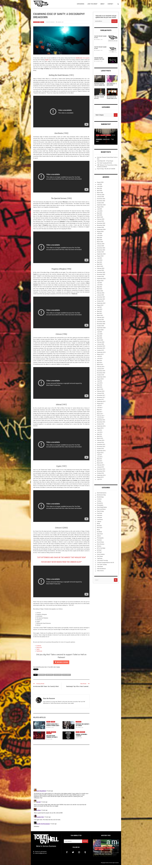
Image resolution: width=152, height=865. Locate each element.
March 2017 (100, 413)
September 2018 (101, 377)
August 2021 (100, 305)
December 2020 (101, 321)
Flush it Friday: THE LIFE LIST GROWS (106, 168)
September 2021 (101, 303)
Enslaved (38, 645)
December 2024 (101, 223)
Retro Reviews (100, 544)
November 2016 (101, 422)
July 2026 (99, 184)
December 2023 (101, 248)
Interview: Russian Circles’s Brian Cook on (99, 85)
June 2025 (99, 211)
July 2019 (99, 356)
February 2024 (100, 243)
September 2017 (101, 401)
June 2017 (99, 407)
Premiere (49, 733)
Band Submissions (101, 492)
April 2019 (99, 362)
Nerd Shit (99, 525)
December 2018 (101, 370)
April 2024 (99, 239)
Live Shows (100, 519)
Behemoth (39, 647)
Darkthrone (39, 651)
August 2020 (100, 329)
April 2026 (99, 190)
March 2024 (100, 241)
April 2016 (99, 436)
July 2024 (99, 233)
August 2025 (100, 207)
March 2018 (100, 389)
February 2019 (100, 366)
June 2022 (99, 284)
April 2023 (99, 264)
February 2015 (100, 465)
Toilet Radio (100, 566)
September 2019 (101, 352)
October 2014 (100, 473)
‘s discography (82, 58)
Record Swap (100, 542)
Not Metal (99, 531)
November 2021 (101, 299)
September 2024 (101, 229)
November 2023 (101, 250)
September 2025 (101, 204)
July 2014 (99, 479)
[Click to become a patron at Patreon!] (61, 662)
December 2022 (101, 272)
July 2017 (99, 405)
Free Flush (99, 513)
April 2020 (99, 338)
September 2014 (101, 475)
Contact (110, 4)
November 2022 (101, 274)
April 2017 (99, 411)
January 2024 (100, 245)
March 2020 (100, 340)
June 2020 (99, 334)
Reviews (52, 721)
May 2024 (99, 237)
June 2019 (99, 358)
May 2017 (99, 409)
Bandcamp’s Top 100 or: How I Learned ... (77, 686)
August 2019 (100, 354)
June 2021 (99, 309)
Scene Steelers (101, 554)
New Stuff (53, 732)
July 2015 (99, 454)
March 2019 (100, 364)
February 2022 (100, 293)
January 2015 (100, 467)
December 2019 (101, 346)
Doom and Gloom (101, 509)
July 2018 (99, 381)
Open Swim (100, 533)
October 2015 (100, 448)
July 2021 (99, 307)
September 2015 (101, 450)
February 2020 (100, 342)
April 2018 (99, 387)
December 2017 (101, 395)
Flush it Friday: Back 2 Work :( (104, 854)
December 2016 (101, 420)
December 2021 (101, 297)
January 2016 (100, 442)
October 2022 (100, 276)
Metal (42, 22)
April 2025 (99, 215)
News (98, 529)
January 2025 (100, 221)
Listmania (99, 517)
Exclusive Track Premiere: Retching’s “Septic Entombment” (52, 737)
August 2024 (100, 231)
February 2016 (100, 440)
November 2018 (101, 372)
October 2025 (100, 202)
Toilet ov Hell (108, 862)
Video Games (100, 570)
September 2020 (101, 327)
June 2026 (99, 186)
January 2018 (100, 393)
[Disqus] (61, 767)
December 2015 (101, 444)
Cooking (99, 501)
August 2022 (100, 280)
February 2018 (100, 391)
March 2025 (100, 217)
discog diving (57, 674)
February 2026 (100, 194)
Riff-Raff (99, 552)
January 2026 (100, 196)
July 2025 (99, 209)
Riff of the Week (100, 136)
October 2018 (100, 374)
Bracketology (100, 497)
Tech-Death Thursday (102, 560)
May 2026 (99, 188)
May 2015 (99, 458)
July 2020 (99, 331)
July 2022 (99, 282)
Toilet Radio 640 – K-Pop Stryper (105, 161)
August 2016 (100, 428)
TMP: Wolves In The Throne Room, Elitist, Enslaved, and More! (112, 98)
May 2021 (99, 311)
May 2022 (99, 286)
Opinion (99, 536)
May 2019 (99, 360)
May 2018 (99, 385)
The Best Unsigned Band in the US (105, 562)
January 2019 (100, 368)
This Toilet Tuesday (102, 564)
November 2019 (101, 348)
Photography (100, 538)
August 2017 (100, 403)
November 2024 (101, 225)
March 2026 (100, 192)
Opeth (38, 649)
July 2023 (99, 258)
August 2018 (100, 379)
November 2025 (101, 200)
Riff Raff (99, 550)
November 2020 (101, 323)
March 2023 (100, 266)
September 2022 (101, 278)
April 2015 (99, 460)
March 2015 (100, 463)
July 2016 (99, 430)
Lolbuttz (99, 521)
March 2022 (100, 290)
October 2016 (100, 424)
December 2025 (101, 198)
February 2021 (100, 317)
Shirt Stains (100, 556)
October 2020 (100, 325)
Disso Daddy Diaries (102, 507)
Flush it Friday (100, 511)
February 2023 (100, 268)
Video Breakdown (101, 568)
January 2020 (100, 344)
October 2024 (100, 227)
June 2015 (99, 456)
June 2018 (99, 383)
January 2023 (100, 270)
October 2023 (100, 252)
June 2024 (99, 235)
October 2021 (100, 301)
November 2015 (101, 446)
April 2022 (99, 288)
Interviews (78, 721)
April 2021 (99, 313)
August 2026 (100, 182)
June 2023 (99, 260)
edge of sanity (66, 674)
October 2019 (100, 350)
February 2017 (100, 415)
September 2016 (101, 426)
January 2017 (100, 418)
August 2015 (100, 452)
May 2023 (99, 262)
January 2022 (100, 295)
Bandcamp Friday (101, 495)
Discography (36, 22)
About (102, 4)
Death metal (49, 674)
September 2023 (101, 254)
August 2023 (100, 256)
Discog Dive (100, 503)
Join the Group (92, 4)
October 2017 (100, 399)
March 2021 (100, 315)
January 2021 (100, 319)
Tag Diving (99, 558)
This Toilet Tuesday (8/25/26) (104, 163)
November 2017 (101, 397)
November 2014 (101, 471)
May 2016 (99, 434)
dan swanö (41, 674)
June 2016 (99, 432)
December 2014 (101, 469)
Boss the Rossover (50, 22)
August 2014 (100, 477)
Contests (99, 499)
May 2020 (99, 336)
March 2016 (100, 438)
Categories (80, 4)
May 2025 (99, 213)
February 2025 (100, 219)
